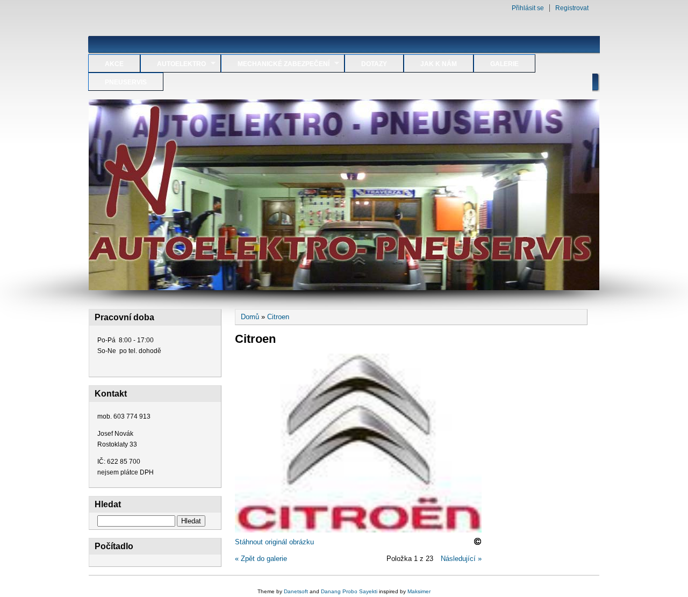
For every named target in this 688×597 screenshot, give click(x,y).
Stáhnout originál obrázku (274, 542)
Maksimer (419, 591)
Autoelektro (173, 64)
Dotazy (374, 64)
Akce (114, 64)
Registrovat (572, 8)
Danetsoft (296, 591)
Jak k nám (438, 64)
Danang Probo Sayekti (349, 591)
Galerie (504, 64)
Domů (250, 317)
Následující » (461, 559)
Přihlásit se (528, 8)
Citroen (278, 317)
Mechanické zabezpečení (275, 64)
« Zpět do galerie (261, 559)
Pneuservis (126, 82)
